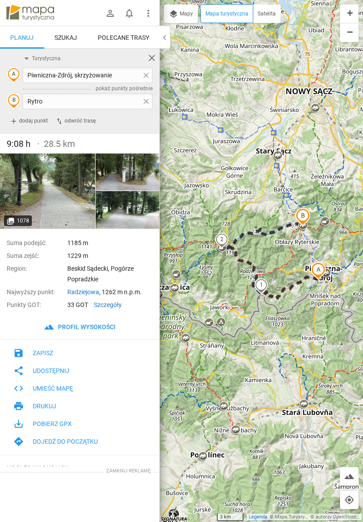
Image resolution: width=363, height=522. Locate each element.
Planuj (22, 37)
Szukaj (65, 37)
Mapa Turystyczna (295, 517)
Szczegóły (108, 304)
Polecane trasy (123, 37)
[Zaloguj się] (110, 13)
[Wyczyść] (152, 58)
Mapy (185, 14)
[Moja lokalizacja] (349, 500)
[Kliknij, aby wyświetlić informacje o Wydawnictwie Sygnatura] (174, 515)
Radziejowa (83, 292)
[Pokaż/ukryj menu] (148, 13)
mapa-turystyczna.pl (30, 13)
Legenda (258, 517)
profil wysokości (86, 326)
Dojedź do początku (65, 441)
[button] (318, 271)
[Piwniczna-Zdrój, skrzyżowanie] (48, 191)
